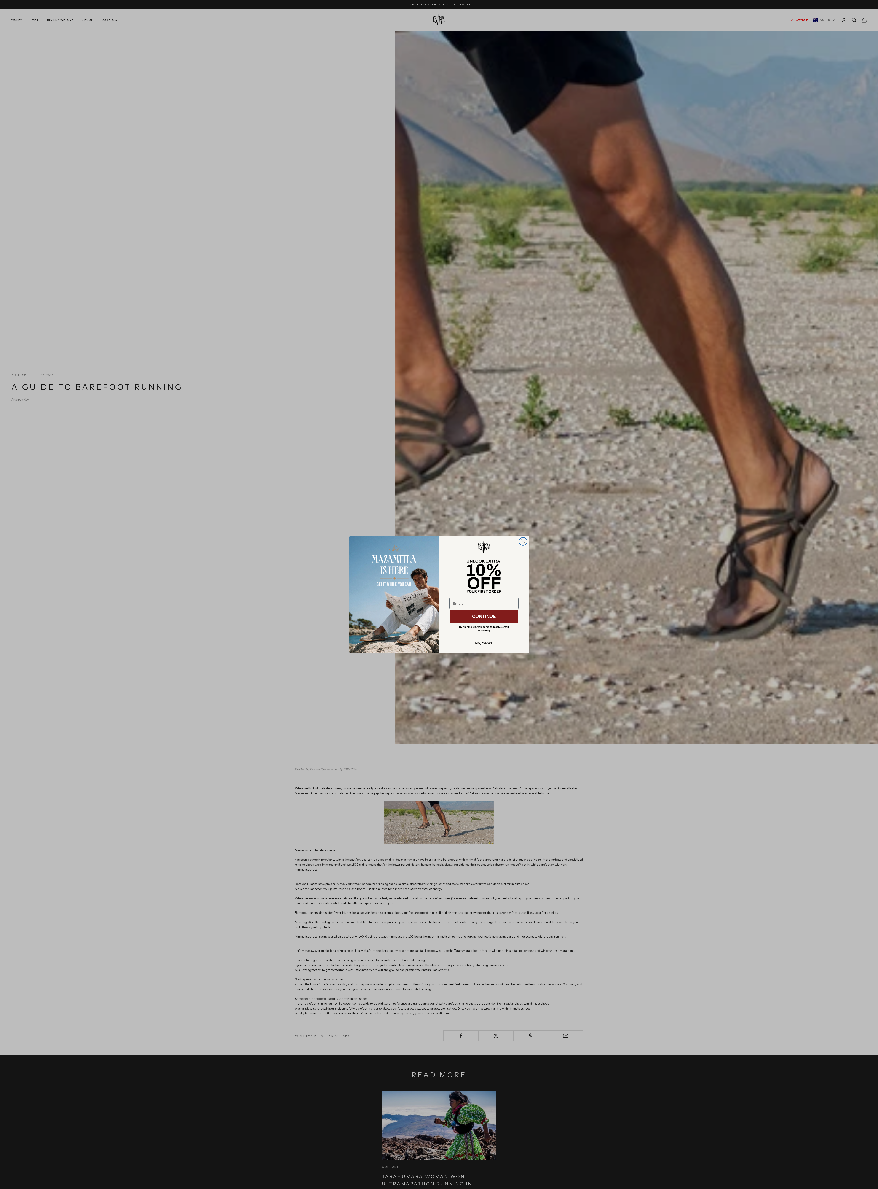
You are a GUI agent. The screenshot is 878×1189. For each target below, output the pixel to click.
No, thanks (484, 643)
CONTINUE (484, 616)
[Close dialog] (523, 541)
